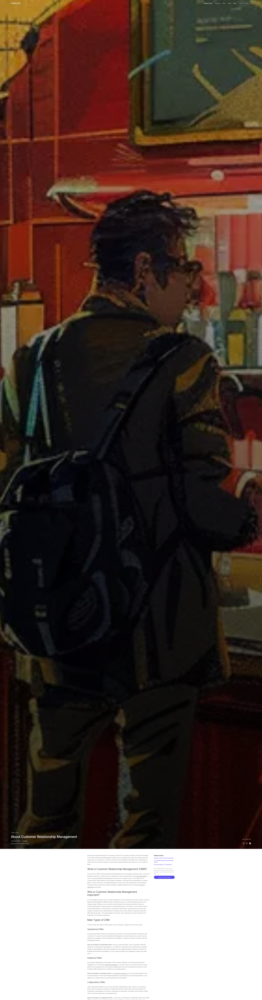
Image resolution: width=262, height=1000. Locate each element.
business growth (141, 876)
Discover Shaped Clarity (164, 877)
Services (217, 3)
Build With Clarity (244, 3)
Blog (234, 3)
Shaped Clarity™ (208, 3)
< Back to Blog (14, 832)
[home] (15, 3)
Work (223, 3)
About (229, 3)
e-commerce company (120, 973)
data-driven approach (111, 964)
